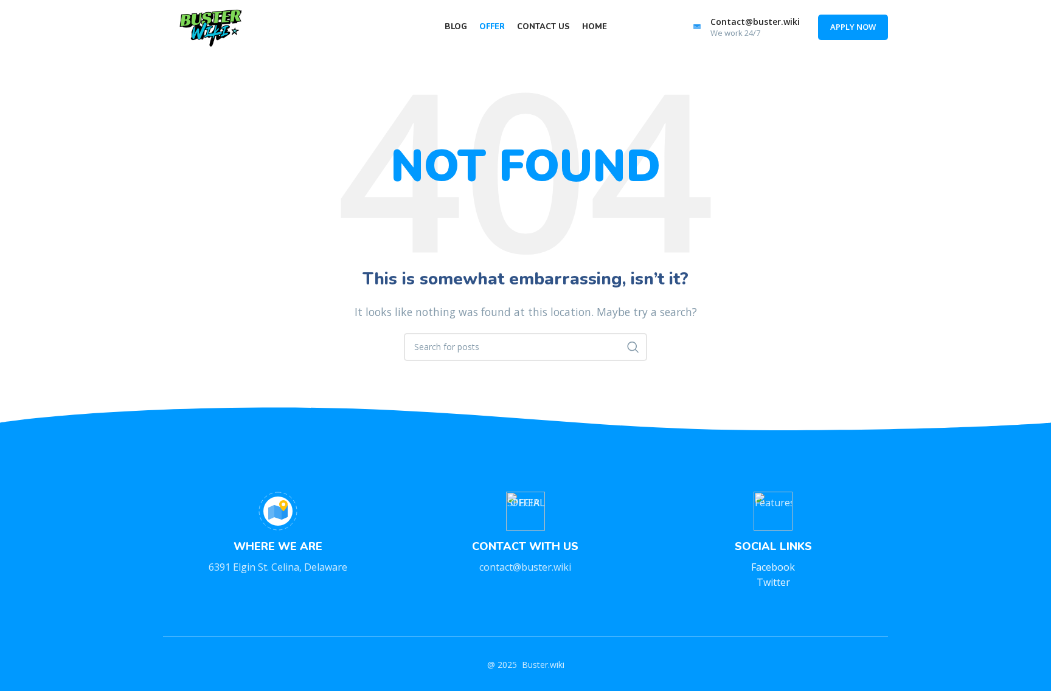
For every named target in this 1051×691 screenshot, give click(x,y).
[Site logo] (211, 26)
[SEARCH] (633, 347)
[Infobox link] (745, 27)
